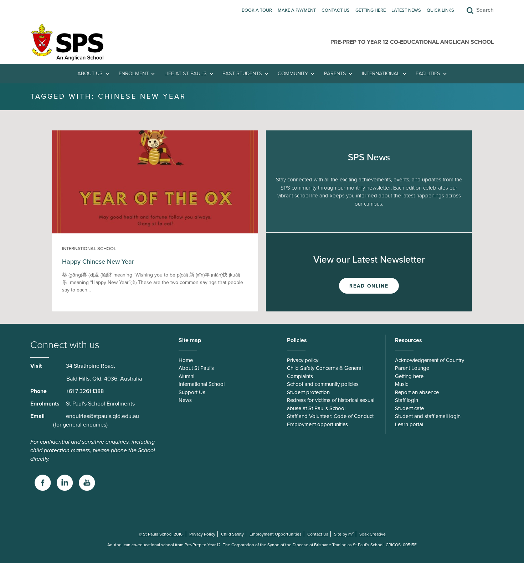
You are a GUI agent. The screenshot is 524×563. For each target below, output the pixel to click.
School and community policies (323, 384)
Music (401, 384)
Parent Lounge (412, 368)
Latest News (406, 10)
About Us (90, 73)
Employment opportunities (317, 424)
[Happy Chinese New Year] (155, 231)
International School (89, 249)
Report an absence (417, 392)
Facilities (428, 73)
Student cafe (409, 408)
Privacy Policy (202, 534)
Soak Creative (372, 534)
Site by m (344, 534)
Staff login (406, 400)
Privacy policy (302, 360)
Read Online (368, 286)
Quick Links (440, 10)
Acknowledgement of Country (429, 360)
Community (293, 73)
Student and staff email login (428, 416)
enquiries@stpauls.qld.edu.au (102, 416)
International (381, 73)
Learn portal (409, 424)
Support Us (192, 392)
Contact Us (336, 10)
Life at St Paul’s (185, 73)
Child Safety (232, 534)
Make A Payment (297, 10)
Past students (242, 73)
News (185, 400)
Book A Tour (257, 10)
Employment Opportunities (276, 534)
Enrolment (134, 73)
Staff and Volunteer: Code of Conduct (330, 416)
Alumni (186, 376)
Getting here (370, 10)
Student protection (308, 392)
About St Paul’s (196, 368)
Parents (335, 73)
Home (186, 360)
